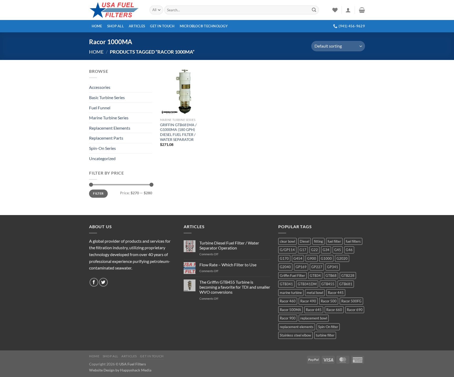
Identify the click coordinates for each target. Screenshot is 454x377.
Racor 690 (355, 310)
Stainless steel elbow (295, 335)
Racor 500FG (351, 301)
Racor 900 (288, 318)
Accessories (99, 87)
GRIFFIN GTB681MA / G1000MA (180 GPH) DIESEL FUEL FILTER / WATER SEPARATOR (178, 132)
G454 (297, 258)
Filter (98, 193)
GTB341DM (307, 284)
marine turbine (291, 293)
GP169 (301, 267)
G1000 (326, 258)
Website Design (102, 370)
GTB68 (331, 275)
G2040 (285, 267)
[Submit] (313, 10)
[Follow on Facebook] (94, 282)
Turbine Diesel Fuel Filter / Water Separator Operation (229, 245)
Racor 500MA (290, 310)
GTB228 (347, 275)
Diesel (304, 241)
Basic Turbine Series (107, 97)
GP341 (332, 267)
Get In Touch (162, 26)
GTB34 (315, 275)
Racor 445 (336, 293)
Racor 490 (308, 301)
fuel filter (334, 241)
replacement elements (296, 327)
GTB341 (286, 284)
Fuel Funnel (99, 107)
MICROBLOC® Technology (204, 26)
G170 (284, 258)
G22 (314, 250)
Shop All (115, 26)
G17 (303, 250)
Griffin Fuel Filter (292, 275)
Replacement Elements (109, 127)
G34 (326, 250)
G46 (349, 250)
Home (97, 26)
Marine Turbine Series (108, 117)
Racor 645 (314, 310)
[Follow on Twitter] (103, 282)
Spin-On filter (328, 327)
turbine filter (325, 335)
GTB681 (345, 284)
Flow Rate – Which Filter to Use (227, 264)
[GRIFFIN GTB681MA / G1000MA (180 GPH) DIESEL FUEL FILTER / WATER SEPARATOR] (183, 91)
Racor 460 (288, 301)
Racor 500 (329, 301)
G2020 (342, 258)
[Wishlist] (335, 10)
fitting (318, 241)
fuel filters (353, 241)
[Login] (348, 10)
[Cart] (362, 10)
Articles (137, 26)
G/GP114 (287, 250)
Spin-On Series (102, 148)
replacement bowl (313, 318)
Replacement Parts (106, 137)
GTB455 (327, 284)
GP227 (316, 267)
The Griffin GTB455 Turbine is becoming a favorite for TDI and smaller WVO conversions (234, 286)
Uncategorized (102, 158)
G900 (311, 258)
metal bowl (315, 293)
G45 (337, 250)
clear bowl (287, 241)
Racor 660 (334, 310)
